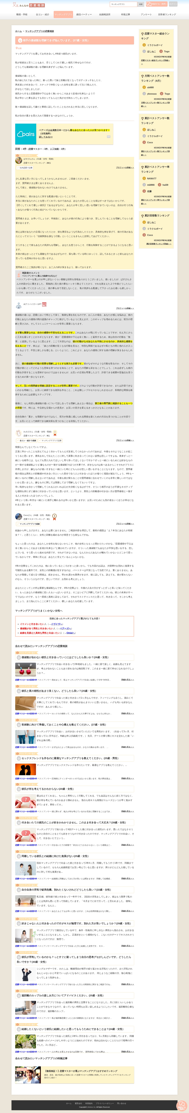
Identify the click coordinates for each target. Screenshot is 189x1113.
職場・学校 (21, 14)
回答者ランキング (167, 14)
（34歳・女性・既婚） (38, 515)
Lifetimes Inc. (91, 1107)
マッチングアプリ (63, 14)
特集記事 (125, 14)
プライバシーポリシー (105, 1103)
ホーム (69, 1103)
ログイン (173, 4)
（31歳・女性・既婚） (39, 159)
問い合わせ (121, 1103)
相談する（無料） (160, 4)
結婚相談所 (104, 14)
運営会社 (78, 1103)
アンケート (146, 14)
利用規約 (89, 1103)
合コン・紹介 (42, 14)
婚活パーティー (84, 14)
